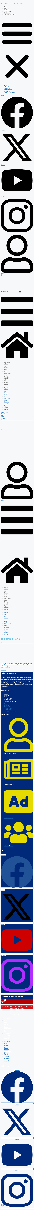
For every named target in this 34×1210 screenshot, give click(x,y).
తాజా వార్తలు (7, 362)
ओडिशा (6, 1020)
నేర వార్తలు (6, 377)
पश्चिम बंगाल (7, 1029)
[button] (17, 49)
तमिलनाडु (6, 1027)
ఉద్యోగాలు (6, 382)
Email (2, 1000)
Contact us (7, 13)
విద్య (5, 380)
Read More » (3, 670)
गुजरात (6, 1025)
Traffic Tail (27, 1006)
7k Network (21, 1008)
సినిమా (5, 369)
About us (6, 8)
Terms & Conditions (9, 14)
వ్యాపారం (6, 378)
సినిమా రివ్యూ (7, 373)
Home (5, 7)
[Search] (20, 291)
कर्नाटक (6, 1022)
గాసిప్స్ (5, 371)
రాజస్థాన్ (6, 1038)
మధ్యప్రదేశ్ (7, 1033)
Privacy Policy (8, 11)
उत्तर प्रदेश (7, 1018)
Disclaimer (7, 10)
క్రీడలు (5, 375)
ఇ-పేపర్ (6, 384)
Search (2, 291)
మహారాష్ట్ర (7, 1035)
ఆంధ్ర (5, 366)
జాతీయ (6, 364)
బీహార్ (6, 1031)
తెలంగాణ (6, 367)
